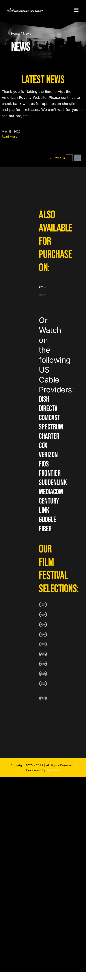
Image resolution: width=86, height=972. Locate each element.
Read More (9, 136)
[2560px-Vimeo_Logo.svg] (45, 296)
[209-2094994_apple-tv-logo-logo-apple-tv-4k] (41, 287)
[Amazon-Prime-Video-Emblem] (45, 287)
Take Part (53, 770)
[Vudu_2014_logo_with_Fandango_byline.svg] (41, 296)
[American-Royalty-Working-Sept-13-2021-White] (25, 10)
